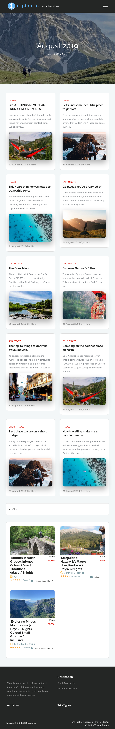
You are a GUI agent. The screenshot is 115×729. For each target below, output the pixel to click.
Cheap (12, 427)
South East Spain (66, 683)
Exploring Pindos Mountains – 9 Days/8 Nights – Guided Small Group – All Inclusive (23, 631)
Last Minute (69, 182)
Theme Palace (101, 725)
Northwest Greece (67, 688)
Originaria (30, 723)
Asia (11, 341)
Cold (65, 341)
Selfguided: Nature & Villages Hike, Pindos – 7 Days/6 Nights (73, 563)
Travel (12, 100)
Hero (33, 164)
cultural (98, 577)
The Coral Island (19, 268)
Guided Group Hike (42, 581)
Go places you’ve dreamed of (82, 186)
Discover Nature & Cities (79, 268)
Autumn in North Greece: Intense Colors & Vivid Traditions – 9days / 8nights (22, 565)
